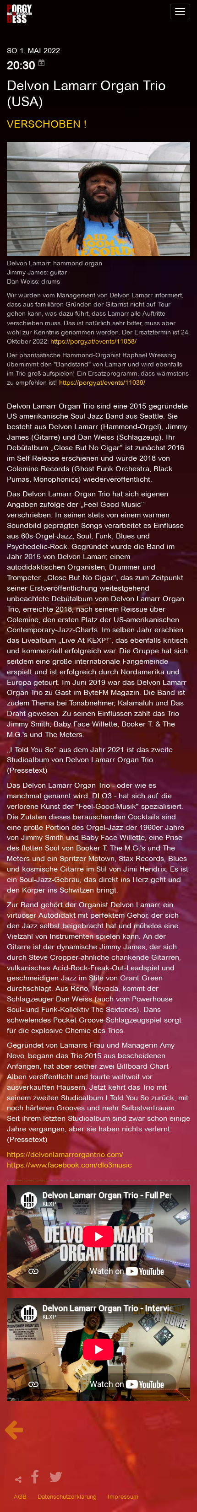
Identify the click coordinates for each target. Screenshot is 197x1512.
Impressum (123, 1496)
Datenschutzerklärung (67, 1496)
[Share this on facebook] (36, 1479)
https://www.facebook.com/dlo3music (69, 1165)
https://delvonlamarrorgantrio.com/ (65, 1154)
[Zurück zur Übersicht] (13, 1434)
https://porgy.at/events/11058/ (93, 341)
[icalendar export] (41, 63)
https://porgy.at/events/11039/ (102, 382)
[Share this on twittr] (56, 1479)
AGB (20, 1496)
